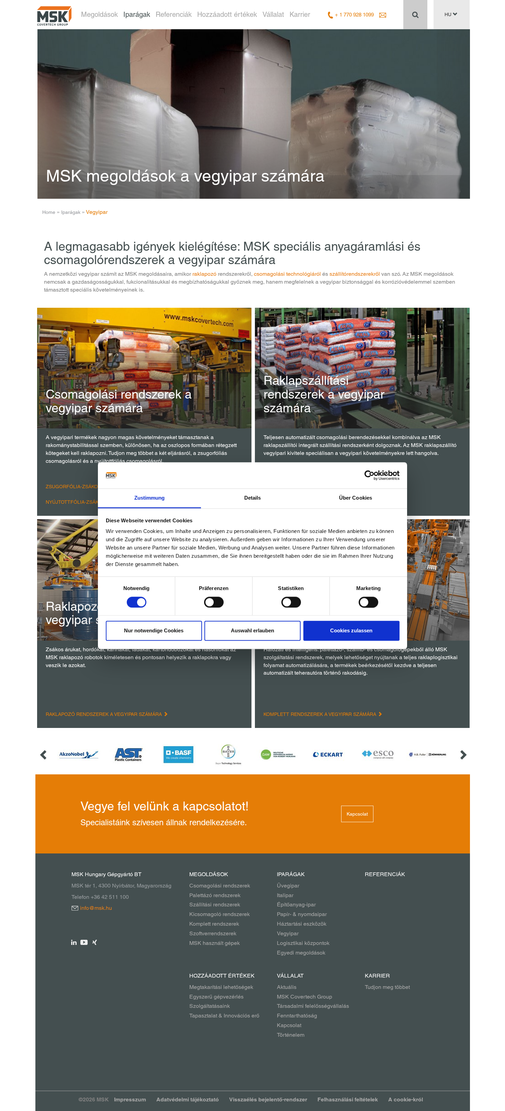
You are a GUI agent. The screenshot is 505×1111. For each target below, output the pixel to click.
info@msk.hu (96, 908)
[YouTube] (84, 942)
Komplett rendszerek (214, 924)
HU (449, 14)
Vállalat (273, 14)
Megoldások (99, 14)
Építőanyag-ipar (296, 904)
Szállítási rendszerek (214, 904)
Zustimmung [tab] (149, 498)
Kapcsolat (357, 814)
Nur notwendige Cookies (153, 631)
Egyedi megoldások (301, 952)
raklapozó (204, 274)
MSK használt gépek (214, 943)
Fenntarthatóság (297, 1015)
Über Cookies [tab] (355, 498)
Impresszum (130, 1099)
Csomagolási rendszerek (219, 885)
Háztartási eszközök (301, 924)
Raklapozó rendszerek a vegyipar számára (104, 714)
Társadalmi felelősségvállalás (313, 1006)
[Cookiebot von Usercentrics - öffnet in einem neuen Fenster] (369, 475)
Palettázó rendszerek (214, 895)
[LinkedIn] (74, 942)
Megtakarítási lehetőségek (221, 987)
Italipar (285, 895)
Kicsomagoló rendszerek (219, 914)
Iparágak (136, 14)
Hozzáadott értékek (227, 14)
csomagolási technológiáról (287, 274)
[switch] (214, 602)
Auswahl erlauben (252, 631)
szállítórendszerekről (354, 274)
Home (48, 212)
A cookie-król (405, 1099)
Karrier (300, 14)
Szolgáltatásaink (209, 1006)
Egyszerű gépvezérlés (216, 996)
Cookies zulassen (351, 631)
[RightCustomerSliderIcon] (462, 754)
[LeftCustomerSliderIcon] (44, 754)
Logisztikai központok (303, 943)
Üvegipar (288, 885)
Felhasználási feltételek (347, 1099)
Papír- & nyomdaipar (302, 914)
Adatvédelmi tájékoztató (187, 1099)
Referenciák (174, 14)
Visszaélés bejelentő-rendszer (268, 1099)
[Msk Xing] (94, 942)
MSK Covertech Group (304, 996)
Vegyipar (288, 933)
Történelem (290, 1035)
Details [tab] (252, 498)
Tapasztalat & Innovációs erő (224, 1015)
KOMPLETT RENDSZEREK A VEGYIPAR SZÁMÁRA (320, 714)
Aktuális (286, 987)
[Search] (415, 14)
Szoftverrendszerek (212, 933)
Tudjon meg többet (387, 987)
